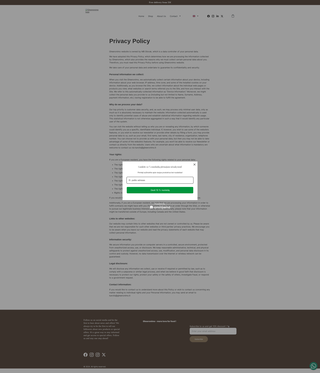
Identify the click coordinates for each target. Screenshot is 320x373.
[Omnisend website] (160, 205)
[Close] (195, 165)
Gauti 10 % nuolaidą (160, 190)
